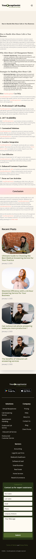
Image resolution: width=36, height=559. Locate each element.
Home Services (18, 474)
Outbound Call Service (7, 427)
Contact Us (26, 421)
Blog (26, 425)
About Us (26, 417)
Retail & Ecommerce (18, 478)
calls (11, 169)
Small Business (18, 465)
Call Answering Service (7, 414)
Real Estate (18, 469)
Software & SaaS (18, 461)
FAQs (26, 413)
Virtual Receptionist (9, 409)
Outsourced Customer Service (8, 437)
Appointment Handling (6, 420)
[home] (11, 5)
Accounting (18, 449)
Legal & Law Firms (18, 453)
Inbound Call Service (9, 432)
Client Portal (26, 429)
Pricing (26, 409)
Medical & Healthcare (18, 457)
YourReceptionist (9, 93)
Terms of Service (11, 545)
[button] (31, 5)
